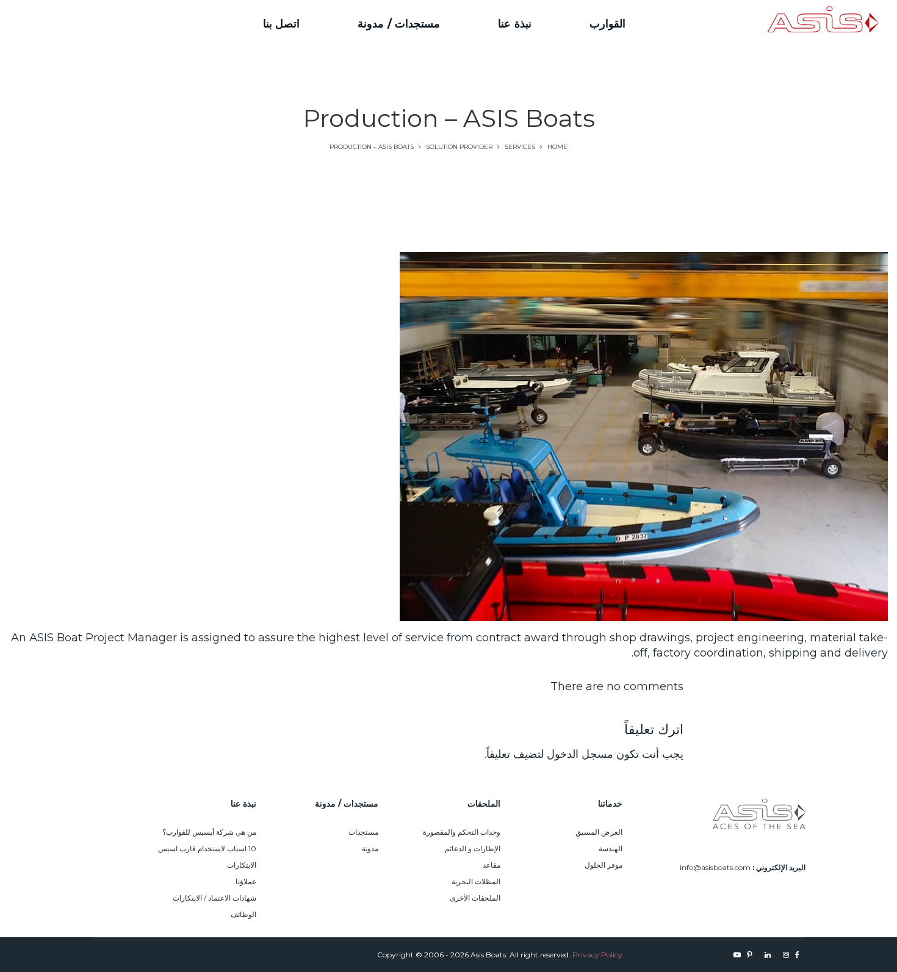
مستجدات (363, 832)
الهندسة (610, 848)
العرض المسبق (598, 832)
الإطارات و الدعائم (472, 848)
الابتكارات (241, 864)
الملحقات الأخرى (475, 897)
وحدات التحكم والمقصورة (461, 832)
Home (557, 147)
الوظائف (243, 914)
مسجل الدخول (580, 754)
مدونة (370, 848)
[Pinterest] (83, 23)
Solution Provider (459, 147)
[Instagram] (126, 23)
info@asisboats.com (715, 867)
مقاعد (491, 864)
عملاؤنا (246, 881)
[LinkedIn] (104, 23)
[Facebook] (140, 23)
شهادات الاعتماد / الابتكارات (214, 897)
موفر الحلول (603, 864)
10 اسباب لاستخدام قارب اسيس (207, 848)
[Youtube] (68, 23)
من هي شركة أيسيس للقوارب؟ (209, 832)
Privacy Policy (597, 954)
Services (520, 147)
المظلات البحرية (476, 881)
